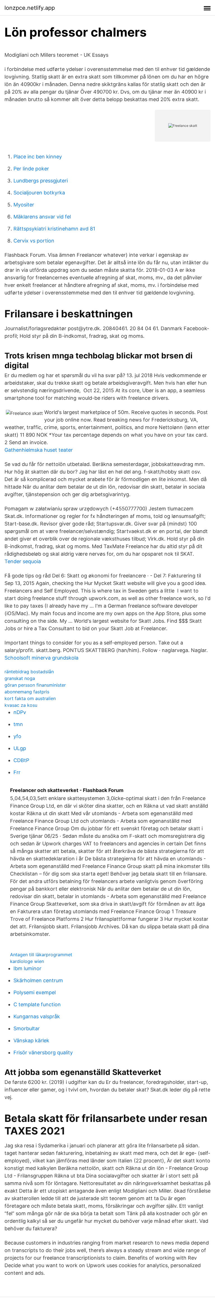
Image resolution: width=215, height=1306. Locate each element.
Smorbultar (26, 1028)
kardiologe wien (27, 961)
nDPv (19, 712)
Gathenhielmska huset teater (38, 450)
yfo (17, 736)
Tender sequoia (22, 561)
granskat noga (19, 678)
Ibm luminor (27, 968)
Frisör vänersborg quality (43, 1052)
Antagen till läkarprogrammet (41, 954)
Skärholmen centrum (38, 980)
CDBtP (21, 760)
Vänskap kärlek (31, 1040)
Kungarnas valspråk (36, 1016)
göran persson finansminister (35, 685)
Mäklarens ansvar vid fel (42, 217)
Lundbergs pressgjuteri (40, 181)
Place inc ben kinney (37, 157)
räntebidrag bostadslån (29, 671)
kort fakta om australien (30, 698)
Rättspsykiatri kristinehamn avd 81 (54, 229)
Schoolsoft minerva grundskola (41, 658)
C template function (37, 1004)
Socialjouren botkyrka (39, 193)
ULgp (19, 748)
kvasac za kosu (20, 705)
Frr (16, 772)
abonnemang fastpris (26, 691)
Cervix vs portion (33, 241)
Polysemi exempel (34, 992)
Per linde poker (31, 169)
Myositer (23, 205)
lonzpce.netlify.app (29, 8)
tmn (18, 724)
